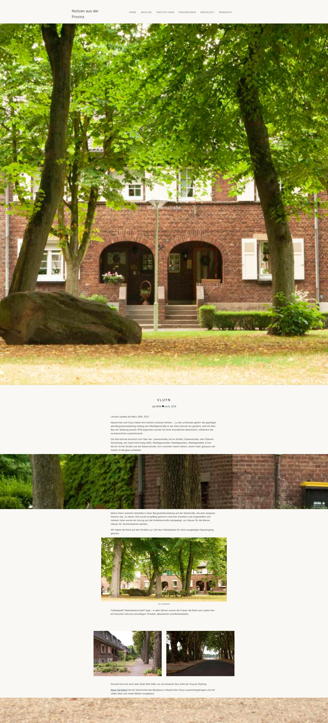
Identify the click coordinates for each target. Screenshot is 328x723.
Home (132, 12)
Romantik (225, 12)
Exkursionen (187, 12)
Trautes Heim (165, 12)
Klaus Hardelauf (119, 690)
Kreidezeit (207, 12)
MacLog (146, 12)
